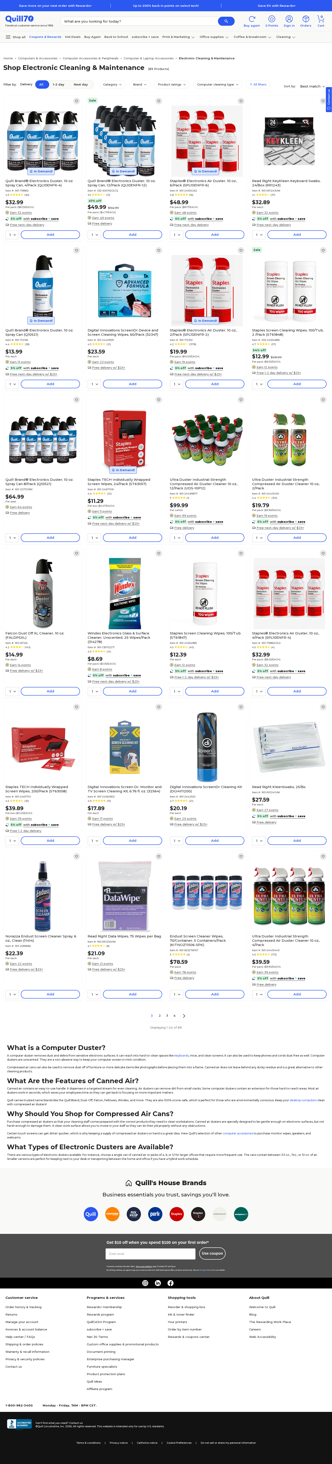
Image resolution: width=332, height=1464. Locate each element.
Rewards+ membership (104, 1307)
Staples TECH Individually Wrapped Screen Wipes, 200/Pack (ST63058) (36, 789)
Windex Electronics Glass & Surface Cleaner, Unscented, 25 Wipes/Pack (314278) (119, 637)
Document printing (101, 1351)
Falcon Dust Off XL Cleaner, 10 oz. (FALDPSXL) (34, 635)
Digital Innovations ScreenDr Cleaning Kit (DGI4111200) (206, 789)
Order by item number (185, 1329)
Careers (255, 1329)
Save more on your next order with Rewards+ (55, 5)
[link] (76, 101)
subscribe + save (145, 37)
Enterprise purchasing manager (110, 1359)
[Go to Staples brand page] (176, 1215)
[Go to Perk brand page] (155, 1215)
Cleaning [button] (283, 37)
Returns (11, 1314)
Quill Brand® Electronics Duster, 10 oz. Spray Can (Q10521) (39, 332)
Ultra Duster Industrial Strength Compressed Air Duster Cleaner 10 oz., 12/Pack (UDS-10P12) (204, 483)
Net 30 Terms (97, 1337)
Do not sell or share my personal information (228, 1442)
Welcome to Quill (262, 1307)
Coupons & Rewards (45, 37)
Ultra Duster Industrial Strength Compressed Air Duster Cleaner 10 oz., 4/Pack (286, 940)
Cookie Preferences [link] (179, 1442)
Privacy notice (119, 1442)
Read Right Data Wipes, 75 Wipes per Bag (124, 936)
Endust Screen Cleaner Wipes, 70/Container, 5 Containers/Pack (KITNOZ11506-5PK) (198, 940)
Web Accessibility (262, 1337)
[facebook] (170, 1283)
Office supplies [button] (212, 37)
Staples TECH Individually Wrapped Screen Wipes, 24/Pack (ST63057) (119, 481)
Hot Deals (73, 37)
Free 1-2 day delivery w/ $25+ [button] (279, 373)
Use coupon (212, 1253)
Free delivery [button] (102, 223)
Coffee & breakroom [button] (250, 37)
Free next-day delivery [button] (27, 225)
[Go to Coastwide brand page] (112, 1215)
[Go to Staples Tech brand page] (198, 1215)
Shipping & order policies (24, 1344)
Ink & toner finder (181, 1314)
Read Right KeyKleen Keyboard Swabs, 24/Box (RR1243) (286, 183)
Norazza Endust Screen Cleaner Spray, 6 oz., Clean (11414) (40, 938)
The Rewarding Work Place (270, 1322)
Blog (252, 1314)
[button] (226, 21)
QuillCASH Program (101, 1322)
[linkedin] (157, 1283)
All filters (260, 84)
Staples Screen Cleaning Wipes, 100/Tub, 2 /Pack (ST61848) (288, 332)
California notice (147, 1442)
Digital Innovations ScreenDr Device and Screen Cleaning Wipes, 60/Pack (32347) (123, 332)
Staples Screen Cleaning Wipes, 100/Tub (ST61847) (205, 635)
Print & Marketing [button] (176, 37)
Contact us (13, 1366)
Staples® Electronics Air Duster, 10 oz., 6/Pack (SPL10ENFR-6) (203, 183)
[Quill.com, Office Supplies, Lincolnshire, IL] (19, 1424)
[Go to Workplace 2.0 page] (241, 1215)
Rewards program (100, 1314)
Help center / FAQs (20, 1337)
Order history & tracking (23, 1307)
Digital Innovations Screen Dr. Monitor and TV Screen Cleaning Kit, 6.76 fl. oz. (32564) (125, 789)
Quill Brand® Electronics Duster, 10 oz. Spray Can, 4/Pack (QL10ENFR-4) (39, 183)
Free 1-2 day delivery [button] (25, 831)
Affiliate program (99, 1389)
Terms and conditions (144, 1266)
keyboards (181, 1055)
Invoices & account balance (26, 1329)
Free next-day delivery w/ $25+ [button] (33, 374)
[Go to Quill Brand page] (91, 1215)
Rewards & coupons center (189, 1337)
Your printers (177, 1322)
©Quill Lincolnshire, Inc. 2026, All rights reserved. (65, 1426)
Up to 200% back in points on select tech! (166, 5)
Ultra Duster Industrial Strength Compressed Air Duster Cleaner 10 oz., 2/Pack (286, 483)
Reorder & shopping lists (186, 1307)
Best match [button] (310, 86)
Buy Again (92, 37)
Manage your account (21, 1322)
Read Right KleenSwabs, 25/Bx (279, 787)
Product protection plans (106, 1374)
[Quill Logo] (19, 18)
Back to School (116, 37)
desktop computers (303, 1100)
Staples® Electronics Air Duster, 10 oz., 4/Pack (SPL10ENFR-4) (285, 635)
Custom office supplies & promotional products (123, 1344)
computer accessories (238, 1133)
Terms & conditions (88, 1442)
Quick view (41, 163)
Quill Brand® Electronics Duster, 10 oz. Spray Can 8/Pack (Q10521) (39, 481)
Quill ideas (94, 1381)
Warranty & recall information (27, 1351)
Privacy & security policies (25, 1359)
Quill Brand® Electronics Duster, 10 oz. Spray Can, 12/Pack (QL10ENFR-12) (122, 183)
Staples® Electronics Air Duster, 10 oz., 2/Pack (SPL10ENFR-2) (203, 332)
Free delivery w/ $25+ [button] (108, 367)
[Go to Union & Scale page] (219, 1215)
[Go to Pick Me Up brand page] (134, 1215)
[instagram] (145, 1283)
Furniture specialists (102, 1366)
